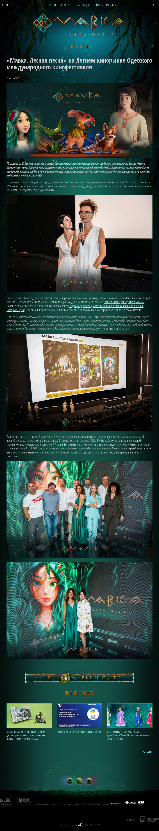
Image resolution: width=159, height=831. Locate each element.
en (7, 5)
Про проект (49, 5)
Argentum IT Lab (92, 825)
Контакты (98, 5)
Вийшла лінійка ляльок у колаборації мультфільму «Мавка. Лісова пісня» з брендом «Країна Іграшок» (128, 735)
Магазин (111, 5)
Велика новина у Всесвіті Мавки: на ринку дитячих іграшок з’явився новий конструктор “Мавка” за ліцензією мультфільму (27, 735)
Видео (86, 5)
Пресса (76, 5)
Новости (64, 5)
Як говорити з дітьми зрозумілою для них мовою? (79, 731)
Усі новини (147, 751)
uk (3, 5)
